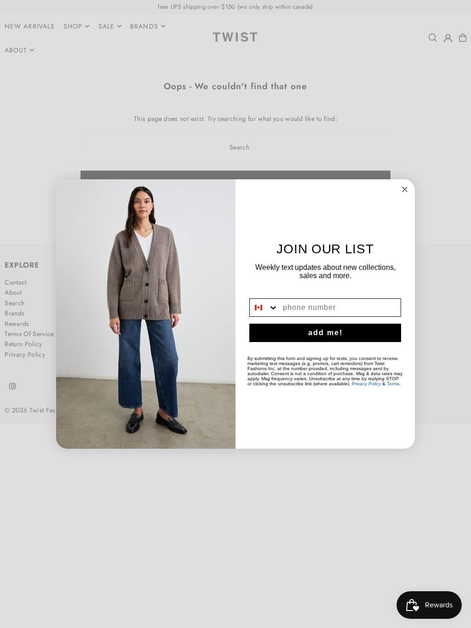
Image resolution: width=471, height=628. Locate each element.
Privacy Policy (366, 383)
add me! (325, 333)
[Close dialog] (404, 189)
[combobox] (264, 307)
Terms (393, 383)
